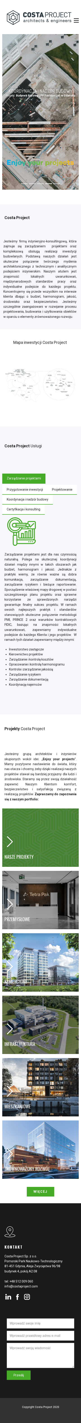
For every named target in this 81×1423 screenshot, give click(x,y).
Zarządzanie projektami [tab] (24, 478)
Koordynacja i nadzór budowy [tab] (27, 499)
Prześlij (19, 1375)
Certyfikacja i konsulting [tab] (23, 509)
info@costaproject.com (21, 1286)
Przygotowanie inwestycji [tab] (25, 489)
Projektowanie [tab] (62, 489)
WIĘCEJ (40, 1191)
